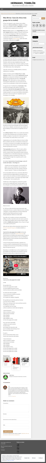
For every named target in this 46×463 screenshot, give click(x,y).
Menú (2, 9)
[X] (40, 25)
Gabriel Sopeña (16, 38)
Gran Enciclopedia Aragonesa (9, 227)
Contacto (3, 449)
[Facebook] (37, 25)
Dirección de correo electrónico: (10, 419)
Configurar (41, 457)
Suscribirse (35, 37)
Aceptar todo (26, 457)
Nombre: (5, 414)
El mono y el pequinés (38, 52)
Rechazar (34, 457)
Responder (14, 396)
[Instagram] (43, 25)
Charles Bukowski (19, 233)
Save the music (12, 13)
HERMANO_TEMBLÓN (23, 3)
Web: (4, 425)
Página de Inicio (4, 13)
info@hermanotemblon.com (38, 59)
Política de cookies (10, 460)
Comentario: (5, 403)
